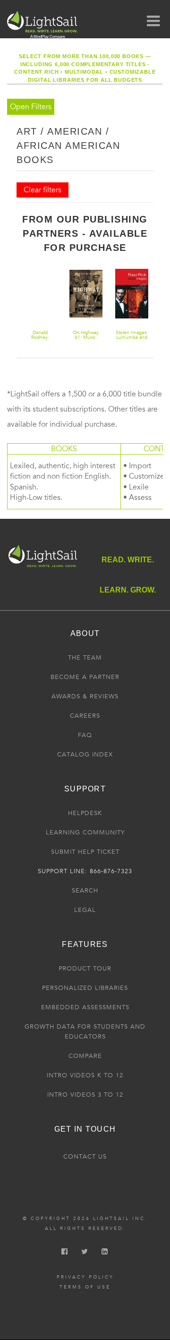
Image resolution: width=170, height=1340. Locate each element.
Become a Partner (85, 677)
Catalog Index (85, 754)
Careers (85, 716)
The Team (85, 657)
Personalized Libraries (85, 988)
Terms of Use (85, 1287)
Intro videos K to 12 (85, 1075)
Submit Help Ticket (85, 852)
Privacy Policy (85, 1277)
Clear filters (42, 190)
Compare (85, 1056)
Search (85, 890)
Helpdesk (85, 813)
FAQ (85, 735)
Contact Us (85, 1156)
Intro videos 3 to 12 (85, 1095)
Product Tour (85, 968)
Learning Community (85, 832)
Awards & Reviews (85, 696)
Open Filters (30, 107)
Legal (85, 910)
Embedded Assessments (85, 1007)
